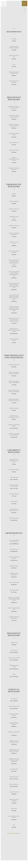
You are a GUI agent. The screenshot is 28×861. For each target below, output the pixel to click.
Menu (24, 3)
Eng (24, 9)
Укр (24, 11)
